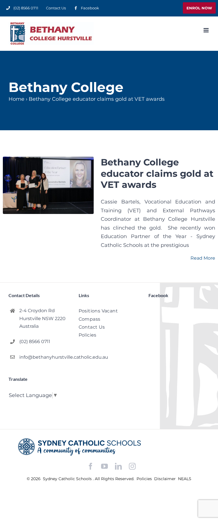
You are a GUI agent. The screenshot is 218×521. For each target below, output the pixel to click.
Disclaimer (165, 478)
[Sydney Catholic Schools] (109, 447)
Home (16, 99)
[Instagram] (132, 466)
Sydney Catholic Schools (68, 478)
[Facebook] (90, 466)
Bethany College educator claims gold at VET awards (157, 173)
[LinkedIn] (118, 466)
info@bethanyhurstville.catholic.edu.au (44, 357)
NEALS (184, 478)
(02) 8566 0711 (34, 341)
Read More (202, 258)
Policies (145, 478)
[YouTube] (104, 466)
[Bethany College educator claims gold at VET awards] (48, 185)
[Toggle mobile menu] (206, 30)
